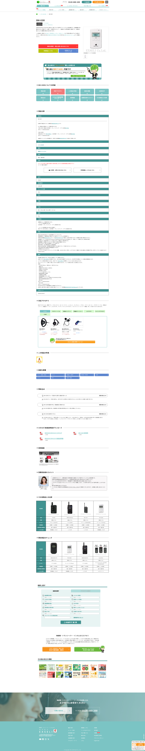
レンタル (78, 607)
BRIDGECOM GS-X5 (59, 237)
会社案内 (96, 730)
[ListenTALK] (101, 555)
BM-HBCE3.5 (76, 329)
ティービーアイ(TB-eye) (101, 522)
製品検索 (87, 2)
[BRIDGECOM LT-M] (54, 555)
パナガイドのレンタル (73, 487)
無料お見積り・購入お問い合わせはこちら (58, 46)
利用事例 (83, 738)
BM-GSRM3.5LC (65, 329)
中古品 (46, 33)
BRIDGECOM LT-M (54, 557)
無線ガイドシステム (42, 151)
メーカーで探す (61, 9)
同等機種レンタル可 (53, 529)
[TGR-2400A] (101, 514)
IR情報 (95, 733)
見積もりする (53, 520)
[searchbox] (57, 597)
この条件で (71, 622)
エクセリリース (101, 571)
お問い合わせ (99, 2)
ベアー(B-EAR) (43, 14)
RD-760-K (86, 517)
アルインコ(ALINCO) (53, 522)
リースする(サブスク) (85, 730)
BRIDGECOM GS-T (63, 138)
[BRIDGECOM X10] (70, 515)
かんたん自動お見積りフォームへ (75, 342)
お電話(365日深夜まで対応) (53, 35)
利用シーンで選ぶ (78, 599)
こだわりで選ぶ (48, 599)
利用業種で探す (92, 9)
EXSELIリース (62, 33)
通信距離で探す (71, 9)
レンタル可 (70, 529)
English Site (96, 740)
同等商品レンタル (54, 33)
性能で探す (82, 9)
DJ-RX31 (53, 517)
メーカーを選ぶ (77, 595)
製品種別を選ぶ (48, 595)
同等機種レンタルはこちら (87, 170)
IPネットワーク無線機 (41, 9)
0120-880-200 (74, 2)
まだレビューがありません (48, 24)
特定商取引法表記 (98, 735)
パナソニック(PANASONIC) (86, 522)
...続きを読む (44, 331)
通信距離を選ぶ (48, 603)
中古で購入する (84, 733)
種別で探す (51, 9)
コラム (82, 740)
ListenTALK (101, 557)
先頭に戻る (143, 737)
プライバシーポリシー (99, 738)
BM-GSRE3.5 (48, 134)
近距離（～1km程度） (54, 525)
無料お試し (83, 735)
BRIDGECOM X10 (70, 517)
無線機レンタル (84, 727)
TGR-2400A (101, 517)
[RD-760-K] (85, 514)
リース (82, 607)
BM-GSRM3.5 (53, 329)
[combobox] (57, 597)
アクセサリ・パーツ (102, 9)
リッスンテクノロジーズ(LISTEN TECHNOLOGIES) (101, 563)
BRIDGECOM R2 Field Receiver (71, 287)
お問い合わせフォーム (69, 35)
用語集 (95, 727)
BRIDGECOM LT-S (55, 123)
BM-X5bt (67, 128)
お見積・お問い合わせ (58, 170)
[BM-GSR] (96, 39)
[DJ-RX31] (53, 514)
